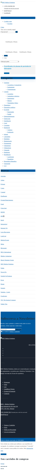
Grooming (6, 125)
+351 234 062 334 (5, 412)
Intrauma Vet (4, 228)
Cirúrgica (9, 130)
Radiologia (7, 152)
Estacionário (10, 112)
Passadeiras (10, 159)
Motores (9, 100)
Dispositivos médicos (9, 107)
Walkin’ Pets (4, 304)
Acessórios (10, 94)
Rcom (2, 280)
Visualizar (6, 73)
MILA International (6, 252)
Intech (2, 220)
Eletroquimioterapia (9, 116)
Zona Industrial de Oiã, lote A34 (9, 406)
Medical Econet (5, 240)
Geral (5, 123)
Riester (2, 284)
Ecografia (6, 109)
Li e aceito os (11, 331)
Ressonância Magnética (10, 161)
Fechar (2, 463)
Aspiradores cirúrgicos (13, 96)
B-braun (3, 184)
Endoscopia (7, 118)
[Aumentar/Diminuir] (1, 466)
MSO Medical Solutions (7, 264)
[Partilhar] (4, 466)
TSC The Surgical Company (8, 300)
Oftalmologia (7, 148)
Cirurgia (6, 91)
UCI (5, 166)
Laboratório (7, 136)
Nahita (2, 268)
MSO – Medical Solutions (7, 404)
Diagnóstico (7, 105)
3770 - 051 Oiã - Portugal (7, 408)
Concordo (3, 454)
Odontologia (7, 145)
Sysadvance (4, 296)
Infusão (6, 134)
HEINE (3, 212)
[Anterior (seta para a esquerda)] (1, 468)
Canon (2, 188)
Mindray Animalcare (6, 256)
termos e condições (15, 331)
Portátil (9, 114)
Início (2, 42)
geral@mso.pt (4, 414)
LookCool (3, 236)
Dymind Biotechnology (7, 200)
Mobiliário (7, 139)
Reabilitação (7, 154)
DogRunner (4, 196)
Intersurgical (4, 224)
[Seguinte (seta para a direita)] (3, 468)
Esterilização (7, 121)
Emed (2, 204)
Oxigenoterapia (11, 89)
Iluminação (7, 127)
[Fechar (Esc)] (6, 466)
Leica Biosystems (5, 232)
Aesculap (3, 176)
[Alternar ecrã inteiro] (3, 466)
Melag (2, 244)
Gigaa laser (4, 208)
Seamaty (3, 288)
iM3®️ (3, 216)
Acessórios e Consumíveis (14, 85)
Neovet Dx (4, 272)
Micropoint (4, 248)
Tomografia (7, 163)
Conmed (3, 192)
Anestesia (6, 82)
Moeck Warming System (7, 260)
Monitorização (8, 141)
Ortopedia (6, 150)
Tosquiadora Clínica (12, 103)
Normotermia (7, 143)
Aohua (2, 180)
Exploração (10, 132)
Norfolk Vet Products (6, 276)
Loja (4, 42)
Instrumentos (10, 98)
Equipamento (10, 87)
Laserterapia (10, 157)
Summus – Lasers (5, 292)
